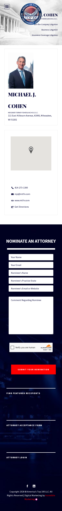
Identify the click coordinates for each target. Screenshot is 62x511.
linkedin (34, 487)
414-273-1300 (21, 187)
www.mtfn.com (22, 200)
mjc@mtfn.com (22, 194)
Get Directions (22, 206)
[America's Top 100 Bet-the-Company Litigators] (31, 14)
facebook (27, 487)
